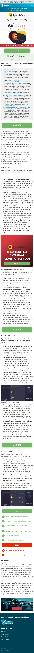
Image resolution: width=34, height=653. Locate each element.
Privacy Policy (5, 639)
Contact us (4, 642)
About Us (3, 631)
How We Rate (5, 634)
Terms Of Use (5, 637)
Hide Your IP (18, 10)
